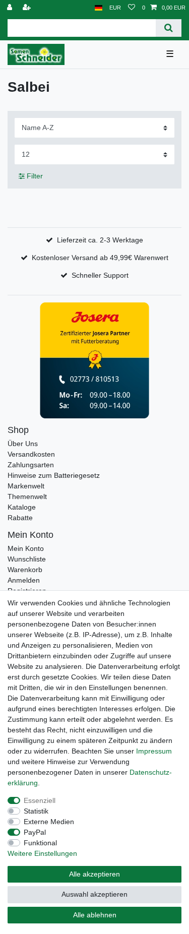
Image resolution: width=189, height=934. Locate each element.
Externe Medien (49, 822)
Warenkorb (25, 570)
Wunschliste (27, 559)
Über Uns (23, 444)
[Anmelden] (11, 8)
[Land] (98, 8)
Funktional (40, 843)
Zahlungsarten (31, 465)
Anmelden (24, 580)
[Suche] (168, 28)
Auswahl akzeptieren (94, 894)
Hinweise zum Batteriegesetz (54, 475)
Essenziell (39, 800)
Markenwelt (26, 486)
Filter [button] (35, 176)
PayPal (35, 832)
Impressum (154, 751)
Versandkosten (31, 454)
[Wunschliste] (131, 8)
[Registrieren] (27, 8)
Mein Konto (26, 548)
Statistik (36, 811)
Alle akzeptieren (94, 874)
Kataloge (22, 507)
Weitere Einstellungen (42, 853)
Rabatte (20, 518)
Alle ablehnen (94, 915)
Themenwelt (27, 496)
